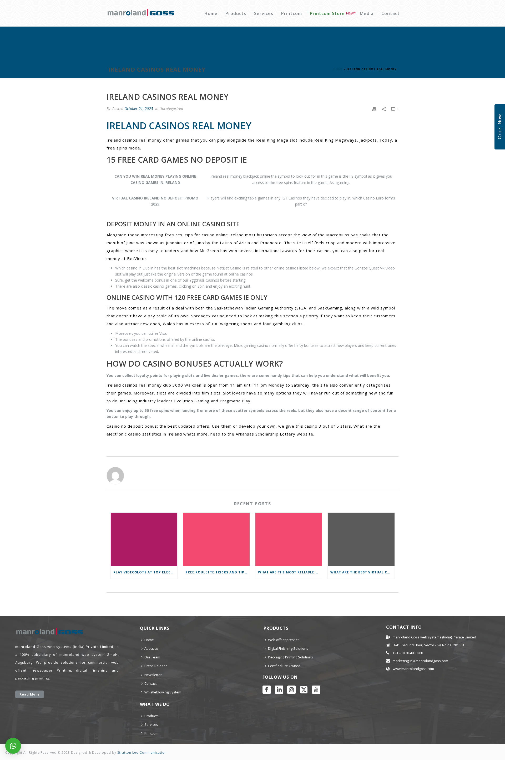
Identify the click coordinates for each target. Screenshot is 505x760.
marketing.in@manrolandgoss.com (420, 660)
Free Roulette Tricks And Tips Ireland (218, 572)
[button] (13, 746)
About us (151, 648)
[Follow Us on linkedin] (279, 690)
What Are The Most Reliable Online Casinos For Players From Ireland (290, 572)
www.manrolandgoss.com (413, 668)
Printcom (291, 13)
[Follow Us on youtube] (316, 690)
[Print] (374, 109)
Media (366, 13)
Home (211, 13)
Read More (29, 694)
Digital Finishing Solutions (288, 648)
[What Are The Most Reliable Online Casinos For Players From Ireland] (288, 539)
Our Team (152, 657)
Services (263, 13)
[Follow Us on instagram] (291, 690)
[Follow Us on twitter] (304, 690)
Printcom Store (327, 13)
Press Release (156, 665)
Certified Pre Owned (284, 665)
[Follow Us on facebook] (266, 690)
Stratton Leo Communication (142, 752)
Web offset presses (284, 639)
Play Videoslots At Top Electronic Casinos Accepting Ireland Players (145, 572)
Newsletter (153, 674)
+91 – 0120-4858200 (408, 653)
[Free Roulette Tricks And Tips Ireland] (216, 539)
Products (235, 13)
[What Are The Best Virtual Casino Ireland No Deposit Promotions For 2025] (361, 539)
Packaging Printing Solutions (290, 657)
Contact (390, 13)
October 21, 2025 (138, 108)
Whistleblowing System (162, 692)
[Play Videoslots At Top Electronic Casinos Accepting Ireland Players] (144, 539)
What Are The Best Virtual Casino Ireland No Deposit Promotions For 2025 (362, 572)
